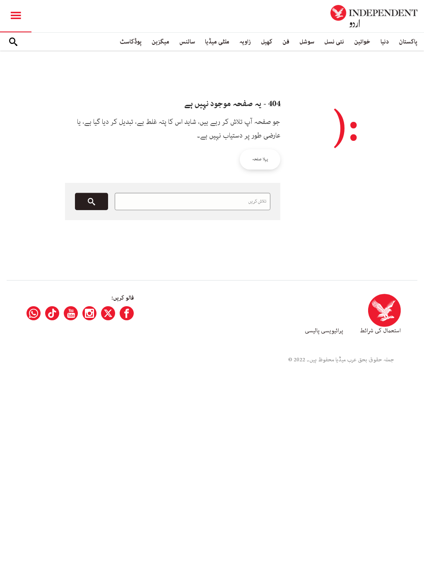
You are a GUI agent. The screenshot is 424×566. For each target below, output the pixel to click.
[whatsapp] (33, 313)
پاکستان (408, 41)
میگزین (160, 41)
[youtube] (71, 313)
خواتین (362, 41)
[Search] (13, 41)
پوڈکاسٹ (131, 41)
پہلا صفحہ (260, 159)
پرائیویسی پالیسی (324, 330)
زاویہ (245, 41)
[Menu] (15, 16)
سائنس (187, 41)
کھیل (266, 41)
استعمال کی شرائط (380, 330)
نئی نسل (334, 41)
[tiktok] (52, 313)
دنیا (385, 41)
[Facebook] (127, 313)
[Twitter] (108, 313)
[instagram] (89, 313)
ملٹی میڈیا (217, 41)
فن (285, 41)
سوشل (306, 41)
